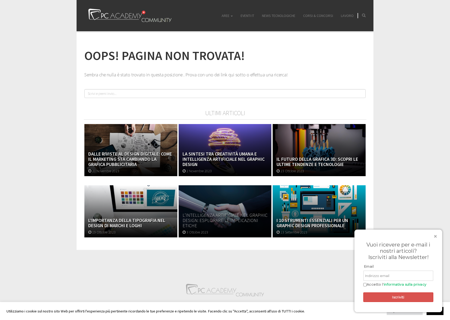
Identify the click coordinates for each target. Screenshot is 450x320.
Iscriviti (398, 297)
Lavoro (347, 15)
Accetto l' (397, 284)
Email (369, 266)
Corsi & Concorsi (318, 15)
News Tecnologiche (278, 15)
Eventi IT (247, 15)
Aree (226, 15)
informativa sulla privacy (405, 284)
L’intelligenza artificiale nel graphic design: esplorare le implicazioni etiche (225, 220)
